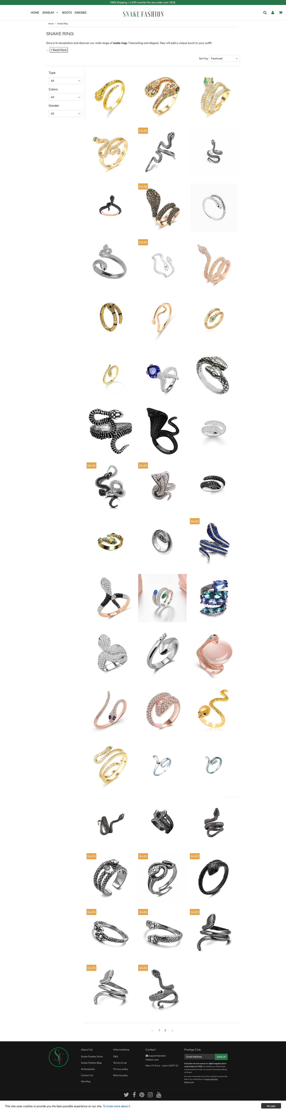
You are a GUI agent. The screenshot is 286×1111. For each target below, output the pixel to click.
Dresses (80, 12)
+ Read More (59, 50)
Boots (67, 12)
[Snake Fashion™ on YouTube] (158, 1095)
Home (35, 12)
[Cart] (280, 12)
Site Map (86, 1081)
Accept (271, 1106)
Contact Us (87, 1075)
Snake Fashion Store (92, 1056)
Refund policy (120, 1075)
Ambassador (88, 1069)
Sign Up (221, 1056)
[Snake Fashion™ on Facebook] (134, 1095)
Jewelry (48, 12)
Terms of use (120, 1062)
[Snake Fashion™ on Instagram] (150, 1095)
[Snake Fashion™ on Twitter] (126, 1095)
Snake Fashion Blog (91, 1062)
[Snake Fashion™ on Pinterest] (142, 1095)
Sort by (203, 58)
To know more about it (116, 1106)
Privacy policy (120, 1069)
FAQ (115, 1056)
